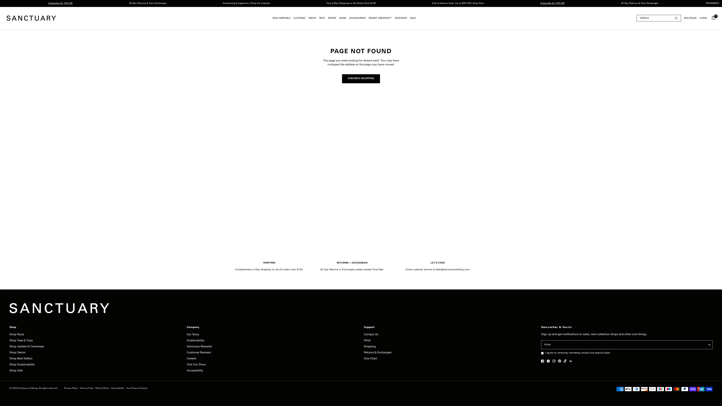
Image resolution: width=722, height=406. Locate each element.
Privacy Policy (71, 388)
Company (193, 327)
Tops (322, 18)
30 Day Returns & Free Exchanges (135, 3)
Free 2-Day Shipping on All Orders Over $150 (338, 3)
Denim (332, 18)
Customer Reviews (199, 352)
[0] (712, 18)
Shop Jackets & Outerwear (26, 346)
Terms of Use (86, 388)
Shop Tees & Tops (21, 340)
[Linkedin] (571, 361)
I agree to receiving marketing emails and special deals (577, 353)
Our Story (193, 334)
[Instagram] (554, 361)
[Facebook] (543, 361)
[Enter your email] (709, 344)
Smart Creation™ (380, 18)
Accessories (357, 18)
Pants (312, 18)
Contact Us (371, 334)
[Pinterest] (560, 361)
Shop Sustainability (22, 364)
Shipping (370, 346)
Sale (413, 18)
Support (369, 327)
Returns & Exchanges (377, 352)
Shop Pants (16, 334)
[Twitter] (549, 361)
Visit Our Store (196, 364)
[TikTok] (566, 361)
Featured (401, 18)
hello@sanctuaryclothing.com (452, 269)
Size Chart (370, 358)
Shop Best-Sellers (20, 358)
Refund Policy (102, 388)
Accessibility (195, 370)
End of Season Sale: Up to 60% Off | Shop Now (446, 3)
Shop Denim (17, 352)
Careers (191, 358)
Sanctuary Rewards (199, 346)
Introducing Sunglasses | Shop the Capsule (234, 3)
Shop (12, 327)
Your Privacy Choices (136, 388)
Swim (342, 18)
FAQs (367, 340)
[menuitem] (282, 18)
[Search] (659, 18)
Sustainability (195, 340)
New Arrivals (281, 18)
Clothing (300, 18)
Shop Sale (16, 370)
